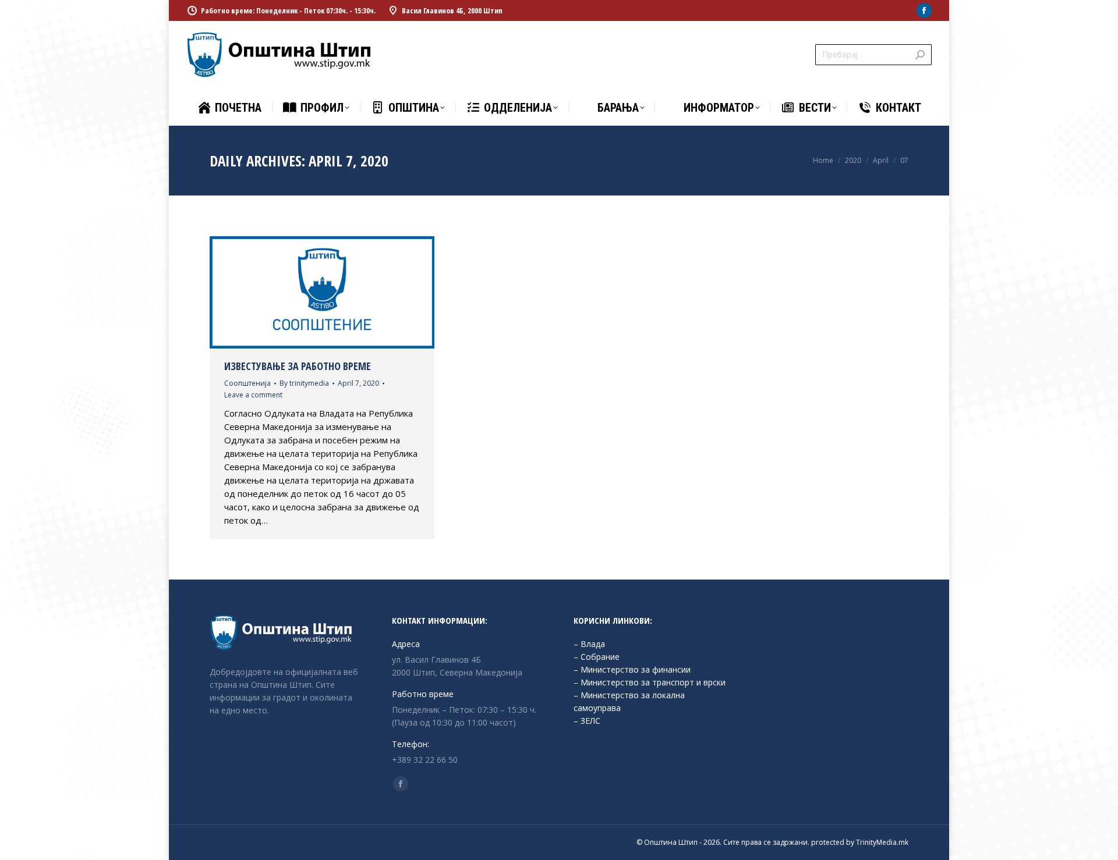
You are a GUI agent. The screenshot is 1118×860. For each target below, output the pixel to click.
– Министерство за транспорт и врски (650, 682)
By (304, 383)
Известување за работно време (297, 366)
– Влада (589, 643)
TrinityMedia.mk (882, 842)
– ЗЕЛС (587, 720)
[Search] (920, 54)
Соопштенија (247, 383)
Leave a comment (253, 395)
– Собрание (597, 656)
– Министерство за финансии (632, 669)
